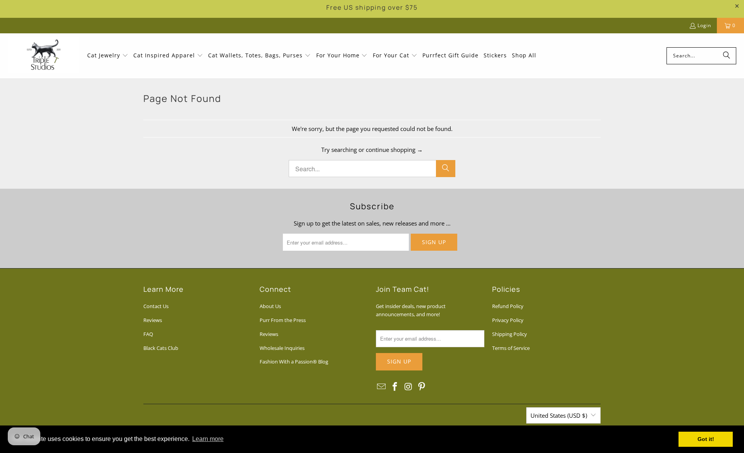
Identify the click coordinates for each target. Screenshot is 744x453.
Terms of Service (511, 347)
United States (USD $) (558, 415)
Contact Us (156, 306)
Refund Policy (508, 306)
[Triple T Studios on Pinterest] (422, 386)
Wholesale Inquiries (282, 347)
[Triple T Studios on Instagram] (408, 386)
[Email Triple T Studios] (382, 386)
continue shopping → (394, 149)
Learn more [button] (208, 439)
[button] (107, 55)
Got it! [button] (706, 439)
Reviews (152, 320)
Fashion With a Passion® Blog (294, 361)
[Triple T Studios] (43, 55)
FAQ (148, 334)
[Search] (726, 55)
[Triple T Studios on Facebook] (395, 386)
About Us (270, 306)
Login (704, 25)
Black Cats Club (160, 347)
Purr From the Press (283, 320)
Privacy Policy (508, 320)
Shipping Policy (509, 334)
